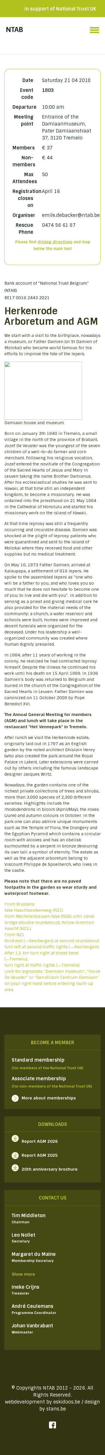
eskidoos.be (66, 1402)
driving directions (55, 242)
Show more (23, 1274)
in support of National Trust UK (60, 9)
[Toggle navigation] (94, 28)
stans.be (56, 1409)
